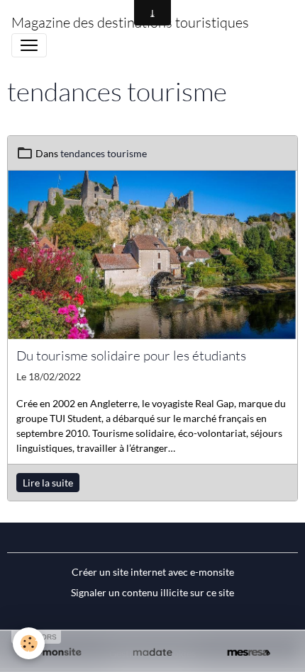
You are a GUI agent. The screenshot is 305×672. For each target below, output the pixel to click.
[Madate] (152, 652)
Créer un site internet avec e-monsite (153, 572)
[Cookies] (29, 643)
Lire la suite (48, 483)
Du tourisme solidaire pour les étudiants (131, 355)
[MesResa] (248, 652)
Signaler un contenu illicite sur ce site (152, 592)
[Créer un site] (56, 652)
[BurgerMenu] (29, 45)
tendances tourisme (103, 153)
